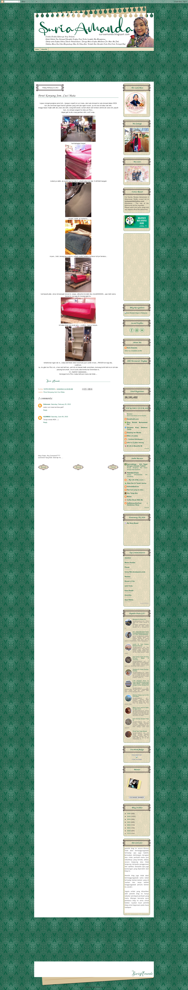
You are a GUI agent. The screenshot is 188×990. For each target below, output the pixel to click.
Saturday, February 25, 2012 (61, 404)
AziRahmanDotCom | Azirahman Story (137, 504)
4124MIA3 (46, 416)
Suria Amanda (132, 348)
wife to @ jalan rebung (135, 442)
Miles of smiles (132, 436)
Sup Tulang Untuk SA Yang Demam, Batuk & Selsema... (141, 658)
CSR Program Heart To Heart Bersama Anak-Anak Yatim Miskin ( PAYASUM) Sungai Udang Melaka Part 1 (141, 683)
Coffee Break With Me (135, 500)
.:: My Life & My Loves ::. (136, 480)
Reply (45, 410)
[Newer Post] (43, 469)
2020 (129, 831)
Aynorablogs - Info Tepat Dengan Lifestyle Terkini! (137, 465)
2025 (129, 816)
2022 (129, 825)
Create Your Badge (137, 759)
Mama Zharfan (130, 562)
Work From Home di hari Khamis (136, 415)
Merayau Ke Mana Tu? (139, 619)
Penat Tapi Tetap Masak (140, 731)
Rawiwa (127, 576)
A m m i (129, 414)
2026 (129, 813)
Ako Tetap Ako (132, 493)
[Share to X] (87, 389)
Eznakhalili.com (133, 419)
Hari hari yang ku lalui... (135, 490)
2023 (129, 822)
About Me (44, 49)
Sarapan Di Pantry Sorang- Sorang (141, 670)
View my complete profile (133, 351)
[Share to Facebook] (89, 389)
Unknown (46, 404)
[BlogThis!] (85, 389)
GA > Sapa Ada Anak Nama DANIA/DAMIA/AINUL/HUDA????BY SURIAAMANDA (141, 633)
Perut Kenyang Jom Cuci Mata (54, 392)
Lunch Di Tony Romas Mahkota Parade (141, 645)
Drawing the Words (134, 432)
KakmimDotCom (133, 486)
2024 (129, 819)
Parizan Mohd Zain (137, 755)
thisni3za (128, 595)
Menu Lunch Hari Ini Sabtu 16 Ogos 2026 (141, 708)
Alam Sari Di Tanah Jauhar (136, 483)
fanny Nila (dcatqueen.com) (135, 572)
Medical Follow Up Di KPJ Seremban (141, 695)
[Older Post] (113, 469)
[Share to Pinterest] (91, 389)
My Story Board (132, 523)
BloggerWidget (144, 603)
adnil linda (129, 586)
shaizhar (128, 558)
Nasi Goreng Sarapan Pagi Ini (141, 719)
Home (37, 49)
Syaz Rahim (129, 600)
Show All (146, 448)
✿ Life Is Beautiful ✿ (134, 446)
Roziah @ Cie (130, 581)
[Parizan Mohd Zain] (137, 757)
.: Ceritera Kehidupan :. (135, 439)
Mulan (129, 496)
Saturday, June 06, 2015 (59, 416)
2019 (129, 833)
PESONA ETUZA (133, 473)
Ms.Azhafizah (107, 987)
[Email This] (83, 389)
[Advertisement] (94, 67)
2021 (129, 828)
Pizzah (127, 567)
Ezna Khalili (129, 590)
